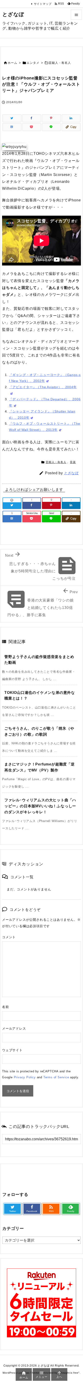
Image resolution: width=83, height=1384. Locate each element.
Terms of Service (56, 1077)
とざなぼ (71, 473)
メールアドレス (14, 1028)
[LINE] (51, 127)
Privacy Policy (25, 1077)
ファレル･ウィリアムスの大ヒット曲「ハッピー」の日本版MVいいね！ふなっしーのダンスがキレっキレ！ (40, 806)
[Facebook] (31, 118)
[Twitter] (12, 118)
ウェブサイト (12, 1050)
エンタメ (33, 63)
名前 (5, 1007)
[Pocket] (31, 127)
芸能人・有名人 (60, 63)
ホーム (12, 63)
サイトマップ (43, 4)
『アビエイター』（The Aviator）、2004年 (43, 387)
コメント (9, 937)
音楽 (73, 462)
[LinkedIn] (71, 118)
